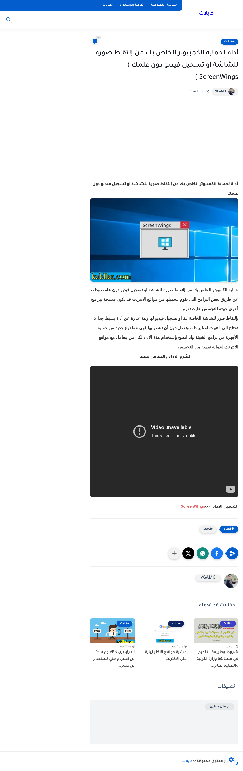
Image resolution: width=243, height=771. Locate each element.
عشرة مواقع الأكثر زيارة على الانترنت (166, 655)
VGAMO (220, 91)
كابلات (206, 14)
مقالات (229, 41)
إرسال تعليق (220, 706)
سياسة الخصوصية (163, 5)
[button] (217, 553)
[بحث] (8, 19)
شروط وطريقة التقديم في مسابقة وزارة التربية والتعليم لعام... (217, 659)
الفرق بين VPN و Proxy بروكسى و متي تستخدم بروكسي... (114, 659)
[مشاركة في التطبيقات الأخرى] (174, 553)
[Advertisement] (164, 148)
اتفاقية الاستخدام (132, 5)
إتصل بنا (108, 5)
